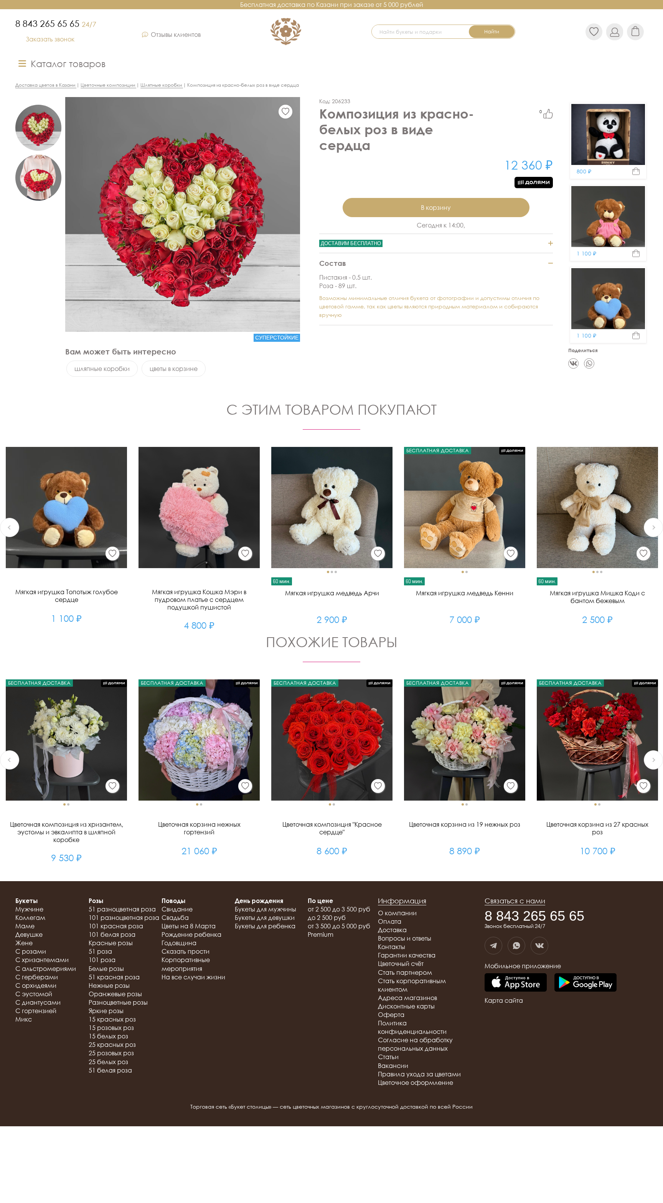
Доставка (392, 930)
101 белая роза (112, 934)
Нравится (548, 114)
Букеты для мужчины (265, 909)
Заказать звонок (50, 39)
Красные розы (111, 943)
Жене (24, 943)
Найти (491, 31)
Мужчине (29, 909)
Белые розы (106, 968)
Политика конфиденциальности (412, 1027)
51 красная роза (114, 977)
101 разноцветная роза (124, 917)
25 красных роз (112, 1044)
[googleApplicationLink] (585, 983)
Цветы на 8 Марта (189, 926)
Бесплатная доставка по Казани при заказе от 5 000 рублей (331, 4)
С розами (30, 951)
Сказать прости (185, 951)
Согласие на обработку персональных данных (415, 1044)
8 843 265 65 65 (55, 23)
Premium (320, 934)
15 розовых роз (111, 1028)
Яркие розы (106, 1011)
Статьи (388, 1057)
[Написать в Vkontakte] (539, 945)
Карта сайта (504, 1000)
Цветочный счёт (401, 963)
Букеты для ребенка (265, 926)
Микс (23, 1019)
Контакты (391, 947)
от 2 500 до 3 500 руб (339, 909)
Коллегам (30, 917)
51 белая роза (110, 1070)
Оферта (391, 1014)
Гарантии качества (406, 955)
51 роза (100, 951)
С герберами (36, 977)
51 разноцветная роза (122, 909)
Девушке (29, 934)
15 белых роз (108, 1036)
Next (653, 527)
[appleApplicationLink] (516, 983)
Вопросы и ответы (404, 938)
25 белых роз (108, 1062)
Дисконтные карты (406, 1006)
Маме (25, 926)
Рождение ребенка (191, 934)
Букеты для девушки (265, 917)
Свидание (177, 909)
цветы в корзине (174, 368)
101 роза (102, 960)
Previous (9, 527)
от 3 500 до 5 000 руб (339, 926)
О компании (397, 913)
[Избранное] (285, 112)
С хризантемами (42, 960)
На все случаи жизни (193, 977)
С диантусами (38, 1002)
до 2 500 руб (327, 917)
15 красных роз (112, 1019)
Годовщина (179, 943)
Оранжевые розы (115, 994)
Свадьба (175, 917)
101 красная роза (116, 926)
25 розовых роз (111, 1053)
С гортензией (35, 1011)
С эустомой (33, 994)
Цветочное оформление (415, 1082)
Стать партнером (405, 972)
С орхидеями (35, 985)
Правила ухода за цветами (419, 1074)
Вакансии (393, 1066)
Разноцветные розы (118, 1002)
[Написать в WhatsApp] (516, 945)
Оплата (389, 921)
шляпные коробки (102, 368)
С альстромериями (45, 968)
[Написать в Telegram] (493, 945)
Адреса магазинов (407, 998)
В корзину (436, 207)
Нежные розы (109, 985)
